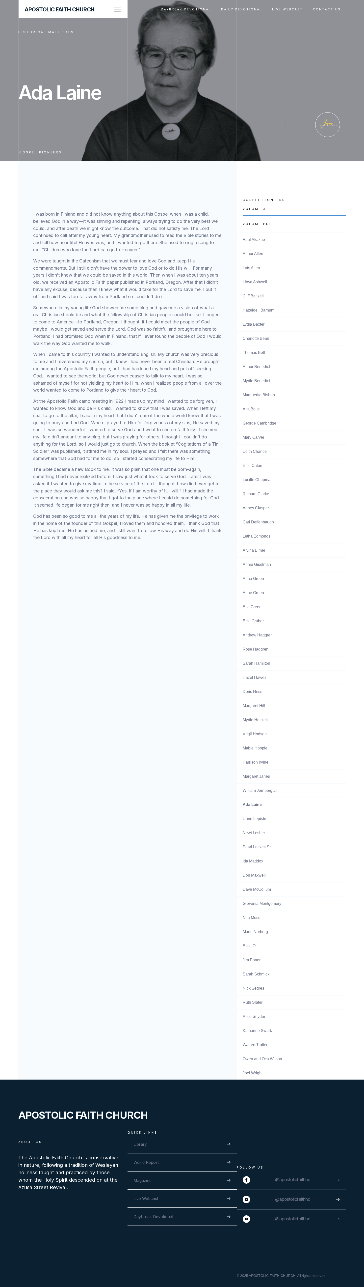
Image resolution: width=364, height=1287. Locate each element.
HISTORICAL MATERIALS (46, 32)
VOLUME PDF (257, 224)
